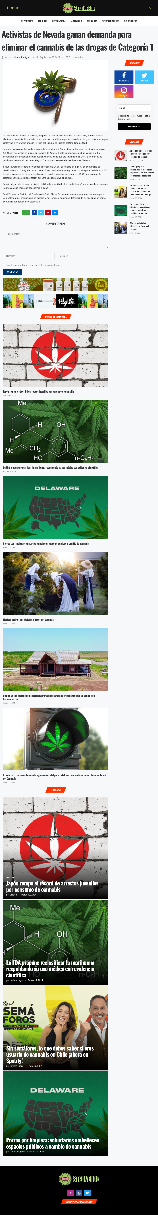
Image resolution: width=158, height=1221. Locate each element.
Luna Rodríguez (23, 57)
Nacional (42, 21)
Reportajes (27, 21)
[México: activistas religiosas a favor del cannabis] (55, 583)
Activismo (76, 21)
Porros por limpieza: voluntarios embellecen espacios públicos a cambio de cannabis (46, 543)
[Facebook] (7, 8)
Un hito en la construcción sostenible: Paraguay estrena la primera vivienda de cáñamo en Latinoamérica (49, 697)
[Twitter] (12, 8)
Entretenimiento (110, 21)
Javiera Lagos (16, 980)
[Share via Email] (55, 212)
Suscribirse (134, 126)
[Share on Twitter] (41, 212)
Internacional (59, 21)
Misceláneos (130, 21)
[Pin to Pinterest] (48, 212)
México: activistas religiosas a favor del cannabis (28, 619)
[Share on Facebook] (34, 212)
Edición (13, 894)
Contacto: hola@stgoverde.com (79, 1201)
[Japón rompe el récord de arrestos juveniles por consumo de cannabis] (55, 355)
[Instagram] (17, 8)
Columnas (92, 21)
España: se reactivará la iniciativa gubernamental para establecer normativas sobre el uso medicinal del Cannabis (54, 776)
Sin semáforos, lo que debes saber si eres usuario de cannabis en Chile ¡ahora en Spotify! (50, 1054)
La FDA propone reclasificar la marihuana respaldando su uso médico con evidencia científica (50, 467)
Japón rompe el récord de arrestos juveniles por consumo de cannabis (38, 391)
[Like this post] (27, 212)
